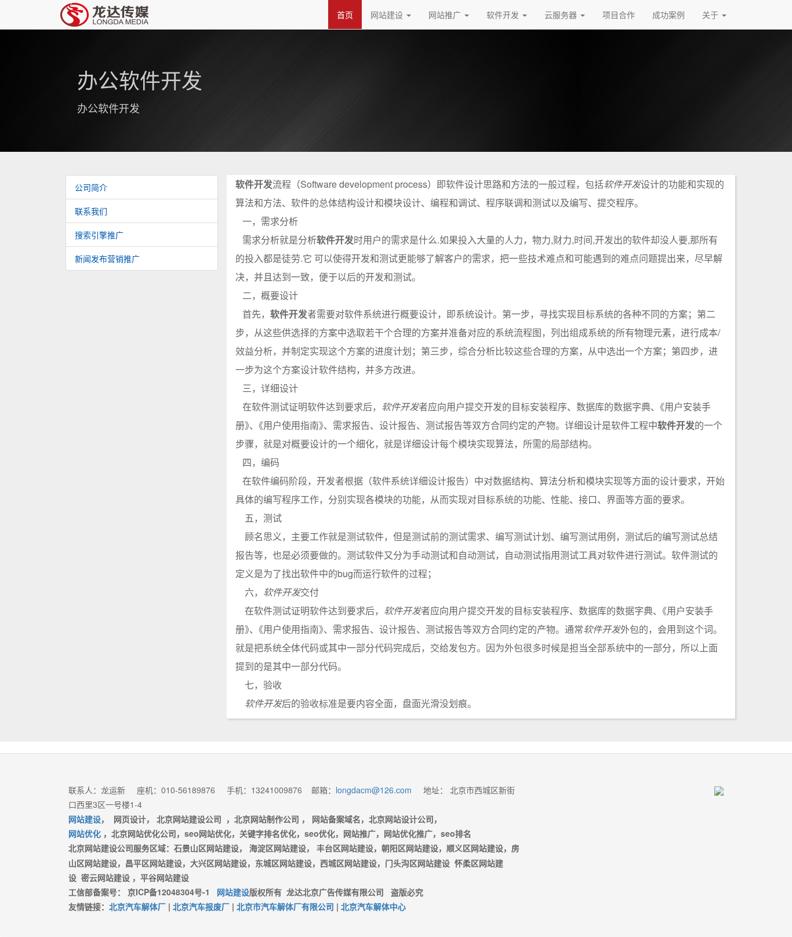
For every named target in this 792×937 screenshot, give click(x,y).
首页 (345, 14)
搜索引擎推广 (99, 234)
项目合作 (618, 14)
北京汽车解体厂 (137, 906)
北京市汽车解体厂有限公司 (285, 906)
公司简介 (91, 187)
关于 (711, 14)
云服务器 (561, 14)
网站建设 (387, 14)
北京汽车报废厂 (201, 906)
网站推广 (445, 14)
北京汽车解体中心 (373, 906)
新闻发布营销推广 (107, 258)
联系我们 (91, 211)
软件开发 (503, 14)
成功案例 (668, 14)
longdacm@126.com (374, 790)
